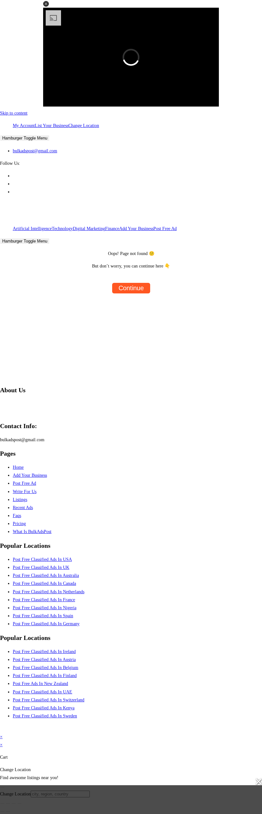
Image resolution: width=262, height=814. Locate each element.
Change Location (83, 125)
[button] (46, 4)
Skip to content (13, 113)
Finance (112, 228)
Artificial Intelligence (32, 228)
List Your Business (51, 125)
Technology (62, 228)
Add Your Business (136, 228)
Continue (131, 287)
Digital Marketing (89, 228)
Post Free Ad (165, 228)
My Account (24, 125)
